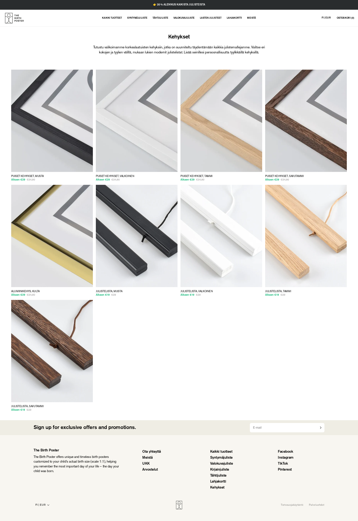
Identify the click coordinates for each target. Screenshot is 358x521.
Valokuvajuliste (221, 464)
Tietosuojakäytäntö (292, 505)
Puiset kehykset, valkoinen (115, 176)
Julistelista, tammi (278, 291)
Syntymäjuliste (221, 458)
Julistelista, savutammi (27, 406)
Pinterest (285, 470)
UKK (146, 464)
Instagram (285, 458)
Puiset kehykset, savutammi (284, 176)
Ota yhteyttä (151, 452)
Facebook (285, 452)
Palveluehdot (316, 505)
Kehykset (217, 487)
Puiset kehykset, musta (27, 176)
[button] (345, 18)
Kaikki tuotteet (221, 452)
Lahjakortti (218, 481)
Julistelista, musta (109, 291)
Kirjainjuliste (219, 470)
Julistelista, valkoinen (196, 291)
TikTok (283, 464)
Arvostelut (150, 470)
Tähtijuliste (218, 476)
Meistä (147, 458)
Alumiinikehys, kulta (25, 291)
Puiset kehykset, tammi (196, 176)
